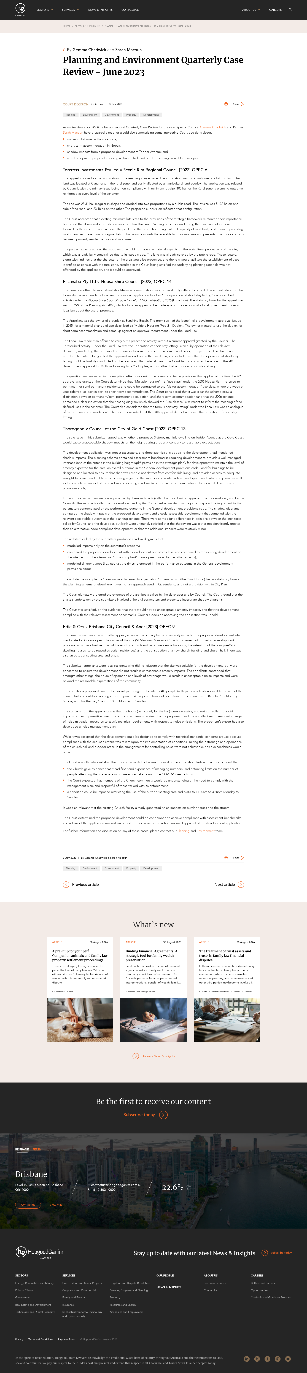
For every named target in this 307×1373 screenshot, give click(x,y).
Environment (90, 114)
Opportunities (259, 1290)
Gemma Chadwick (89, 50)
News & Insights (169, 1287)
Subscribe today (139, 1115)
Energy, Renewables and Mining (34, 1283)
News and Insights (87, 26)
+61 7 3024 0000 (103, 1190)
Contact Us (210, 1290)
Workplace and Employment (126, 1312)
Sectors (21, 1276)
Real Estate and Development (33, 1305)
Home (67, 26)
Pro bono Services (215, 1283)
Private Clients (24, 1290)
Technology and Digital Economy (35, 1312)
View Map (56, 1204)
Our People (165, 1276)
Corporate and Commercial (79, 1290)
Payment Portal (66, 1339)
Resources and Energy (122, 1305)
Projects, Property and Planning (128, 1290)
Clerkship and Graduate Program (271, 1297)
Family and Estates (73, 1297)
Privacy (19, 1339)
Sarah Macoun (128, 50)
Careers (257, 1276)
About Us (211, 1276)
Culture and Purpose (263, 1283)
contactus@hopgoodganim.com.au (116, 1185)
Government (112, 114)
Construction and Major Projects (82, 1283)
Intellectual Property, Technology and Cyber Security (82, 1314)
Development (151, 114)
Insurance (68, 1305)
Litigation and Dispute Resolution (129, 1283)
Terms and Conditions (40, 1339)
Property (131, 114)
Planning (71, 114)
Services (68, 1276)
